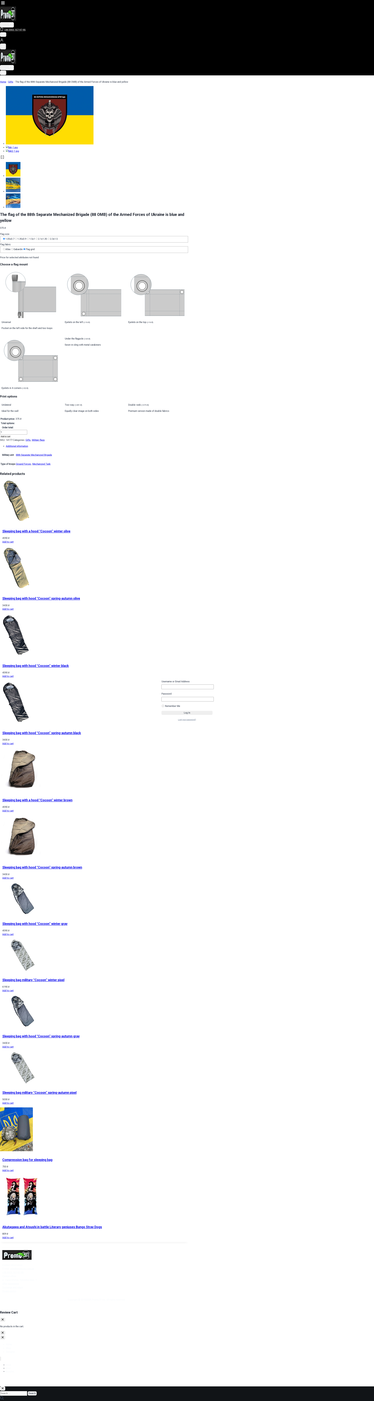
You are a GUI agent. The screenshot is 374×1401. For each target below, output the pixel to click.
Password (166, 693)
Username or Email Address (175, 681)
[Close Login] (2, 1333)
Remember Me (172, 706)
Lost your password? (187, 720)
